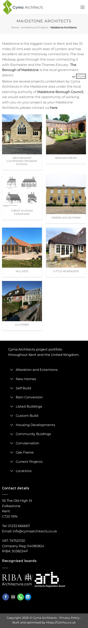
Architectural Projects (34, 27)
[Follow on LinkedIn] (28, 597)
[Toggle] (12, 370)
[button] (82, 7)
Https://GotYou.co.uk (61, 622)
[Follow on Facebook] (5, 597)
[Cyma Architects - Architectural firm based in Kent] (26, 7)
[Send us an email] (13, 597)
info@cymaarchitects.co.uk (35, 531)
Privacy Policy (69, 618)
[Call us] (20, 597)
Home (15, 27)
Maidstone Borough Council (60, 92)
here (54, 108)
